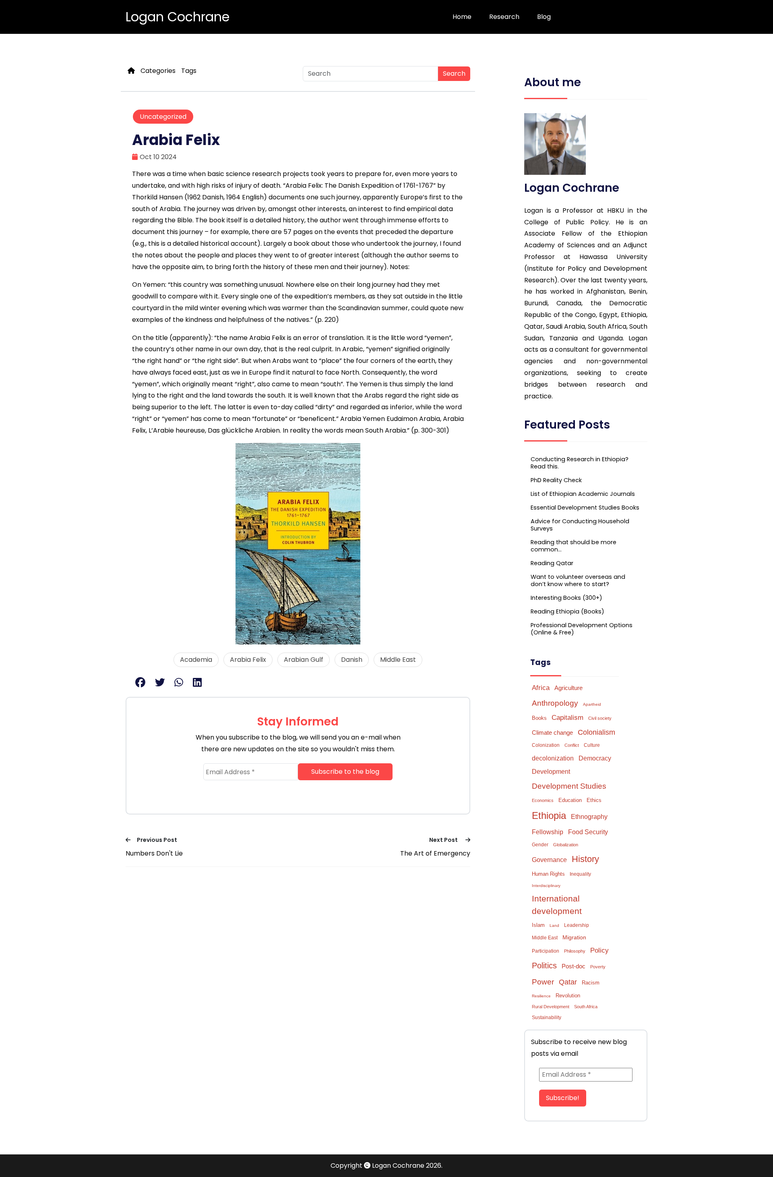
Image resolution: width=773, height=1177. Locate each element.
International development (557, 905)
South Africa (585, 1006)
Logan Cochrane (177, 17)
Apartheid (592, 704)
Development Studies (569, 786)
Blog (544, 16)
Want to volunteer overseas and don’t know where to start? (578, 580)
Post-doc (573, 966)
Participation (545, 951)
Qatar (568, 982)
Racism (590, 983)
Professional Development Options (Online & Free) (581, 628)
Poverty (598, 966)
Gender (540, 845)
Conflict (571, 745)
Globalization (565, 844)
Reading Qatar (552, 563)
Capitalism (567, 717)
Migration (574, 937)
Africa (541, 688)
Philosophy (574, 951)
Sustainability (546, 1017)
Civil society (600, 718)
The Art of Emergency (435, 853)
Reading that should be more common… (573, 545)
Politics (544, 965)
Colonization (546, 745)
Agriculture (568, 687)
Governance (549, 859)
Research (504, 16)
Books (539, 718)
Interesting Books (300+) (566, 598)
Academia (196, 659)
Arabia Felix (248, 659)
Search (454, 73)
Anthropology (555, 702)
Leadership (576, 925)
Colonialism (596, 732)
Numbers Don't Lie (154, 853)
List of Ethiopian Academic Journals (583, 494)
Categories (158, 70)
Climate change (552, 732)
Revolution (568, 996)
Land (554, 925)
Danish (351, 659)
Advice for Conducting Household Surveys (580, 525)
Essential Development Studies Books (585, 508)
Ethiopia (549, 815)
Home (462, 16)
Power (543, 981)
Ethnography (589, 816)
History (585, 859)
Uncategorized (163, 116)
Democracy (595, 758)
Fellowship (547, 832)
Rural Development (550, 1006)
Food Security (588, 831)
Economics (543, 800)
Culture (592, 745)
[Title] (131, 71)
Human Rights (548, 874)
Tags (188, 70)
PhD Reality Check (556, 480)
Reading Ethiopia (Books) (567, 611)
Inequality (580, 874)
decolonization (553, 758)
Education (570, 800)
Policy (599, 950)
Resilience (541, 996)
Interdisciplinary (546, 885)
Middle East (398, 659)
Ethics (594, 800)
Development (551, 771)
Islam (538, 925)
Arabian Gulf (303, 659)
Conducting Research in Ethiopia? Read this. (579, 462)
